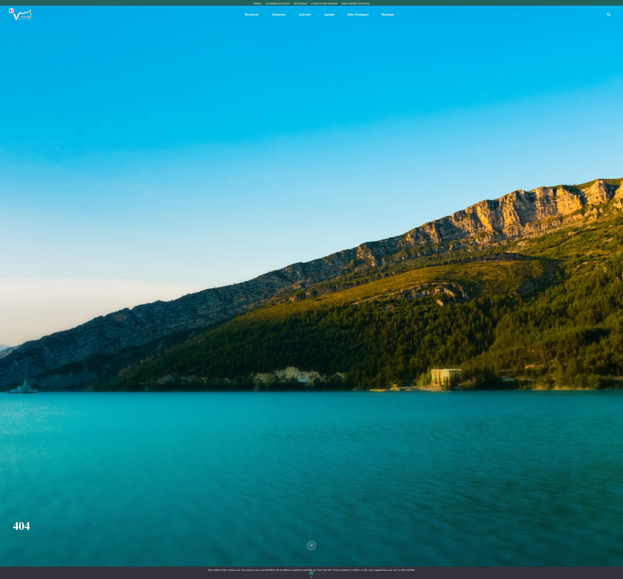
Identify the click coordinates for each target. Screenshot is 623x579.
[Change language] (11, 10)
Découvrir (252, 14)
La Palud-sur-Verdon (324, 3)
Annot (258, 3)
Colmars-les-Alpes (278, 3)
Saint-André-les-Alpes (355, 3)
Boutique (388, 14)
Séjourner (279, 14)
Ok (311, 573)
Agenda (329, 14)
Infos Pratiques (358, 14)
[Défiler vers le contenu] (311, 545)
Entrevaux (300, 3)
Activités (305, 14)
